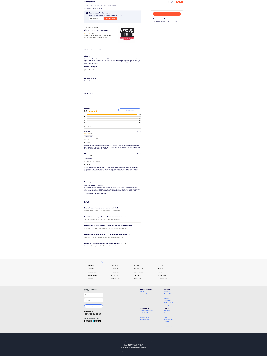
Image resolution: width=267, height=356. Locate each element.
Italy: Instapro (134, 341)
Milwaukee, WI (92, 272)
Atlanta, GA (91, 265)
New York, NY (161, 272)
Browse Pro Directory (145, 294)
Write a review (130, 110)
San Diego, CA (92, 278)
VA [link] (93, 8)
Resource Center (168, 296)
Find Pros (142, 291)
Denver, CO (91, 268)
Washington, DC (162, 278)
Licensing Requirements (170, 305)
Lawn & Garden (98, 5)
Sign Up (179, 2)
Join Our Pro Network (145, 312)
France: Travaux (115, 341)
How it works (167, 310)
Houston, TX (114, 268)
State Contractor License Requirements (94, 185)
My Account (167, 291)
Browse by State (101, 262)
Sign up (93, 306)
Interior (86, 5)
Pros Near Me (167, 300)
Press (165, 317)
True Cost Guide (168, 294)
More (105, 5)
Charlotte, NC (115, 265)
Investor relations (168, 319)
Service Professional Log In (146, 310)
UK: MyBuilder (152, 341)
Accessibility (140, 345)
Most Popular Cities (89, 262)
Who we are (167, 312)
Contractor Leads (144, 317)
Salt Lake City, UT (139, 275)
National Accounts (144, 319)
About (86, 49)
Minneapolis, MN (115, 272)
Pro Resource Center (145, 315)
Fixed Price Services (145, 296)
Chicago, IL (137, 265)
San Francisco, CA (116, 278)
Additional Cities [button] (88, 283)
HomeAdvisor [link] (87, 8)
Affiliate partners (168, 326)
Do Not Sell (134, 345)
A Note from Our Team (169, 302)
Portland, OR (114, 275)
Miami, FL (160, 268)
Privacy (125, 345)
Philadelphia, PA (92, 275)
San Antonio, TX (162, 275)
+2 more (105, 37)
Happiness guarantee (169, 324)
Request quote (167, 14)
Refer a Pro (166, 298)
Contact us (167, 321)
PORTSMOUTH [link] (98, 8)
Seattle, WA (137, 278)
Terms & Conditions (142, 347)
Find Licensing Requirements (126, 190)
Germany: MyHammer (125, 341)
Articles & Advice (112, 5)
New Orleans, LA (139, 272)
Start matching (110, 18)
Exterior (91, 5)
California (130, 345)
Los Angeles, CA (139, 268)
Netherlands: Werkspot (143, 341)
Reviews (93, 49)
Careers (166, 315)
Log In (171, 2)
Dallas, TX (160, 265)
